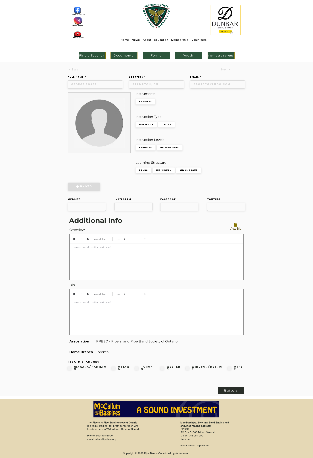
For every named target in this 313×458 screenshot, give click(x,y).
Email (194, 77)
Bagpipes (145, 101)
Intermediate (169, 147)
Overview (77, 229)
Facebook (168, 199)
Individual (163, 170)
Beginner (145, 147)
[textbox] (156, 260)
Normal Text (99, 239)
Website (74, 199)
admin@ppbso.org (105, 439)
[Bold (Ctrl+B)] (74, 239)
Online (166, 124)
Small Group (189, 170)
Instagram (122, 199)
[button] (84, 187)
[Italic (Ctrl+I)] (81, 239)
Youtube (214, 199)
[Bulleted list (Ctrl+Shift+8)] (132, 239)
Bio (72, 284)
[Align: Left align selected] (118, 239)
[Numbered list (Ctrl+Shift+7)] (125, 239)
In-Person (146, 124)
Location (136, 77)
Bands (143, 170)
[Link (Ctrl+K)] (145, 239)
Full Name (76, 77)
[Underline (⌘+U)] (88, 239)
